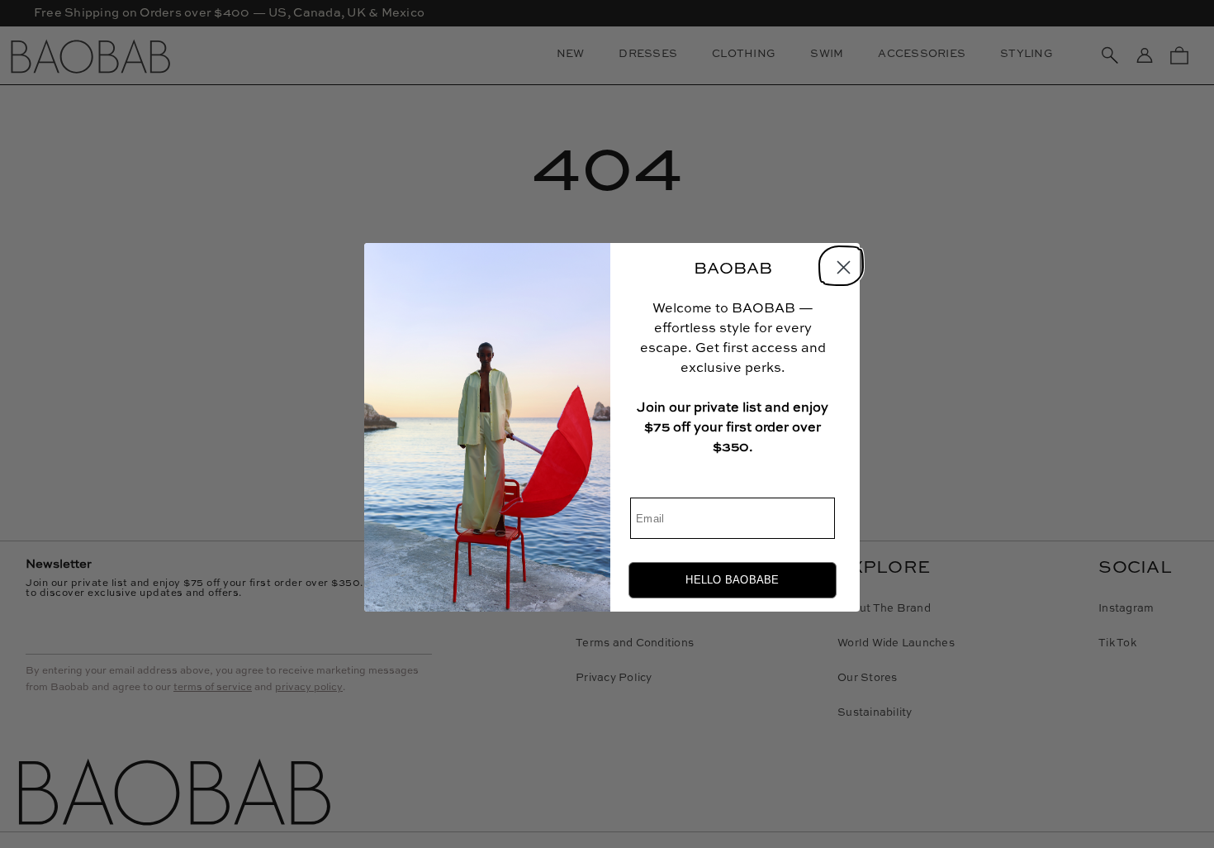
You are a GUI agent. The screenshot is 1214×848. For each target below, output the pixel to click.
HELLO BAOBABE (732, 580)
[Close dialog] (838, 264)
